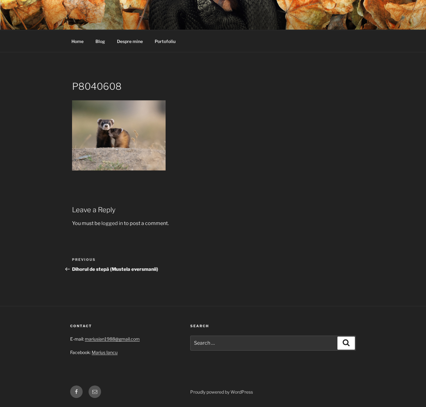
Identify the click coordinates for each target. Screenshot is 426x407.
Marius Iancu (105, 352)
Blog (100, 41)
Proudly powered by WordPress (221, 392)
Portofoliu (165, 41)
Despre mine (130, 41)
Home (77, 41)
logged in (112, 223)
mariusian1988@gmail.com (112, 339)
